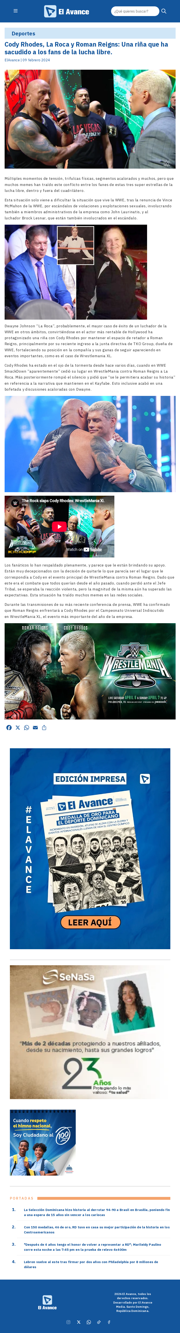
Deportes (23, 33)
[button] (164, 11)
